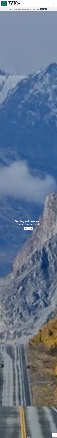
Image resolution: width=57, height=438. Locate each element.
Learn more (43, 9)
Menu (54, 3)
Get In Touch (28, 228)
